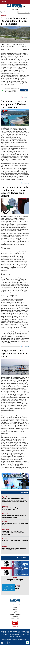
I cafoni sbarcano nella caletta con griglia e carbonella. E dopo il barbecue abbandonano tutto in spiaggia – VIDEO (14, 148)
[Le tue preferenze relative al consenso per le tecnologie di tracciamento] (27, 642)
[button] (15, 481)
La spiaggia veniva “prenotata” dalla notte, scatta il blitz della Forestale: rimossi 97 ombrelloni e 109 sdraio (15, 165)
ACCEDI (27, 6)
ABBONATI (3, 1)
